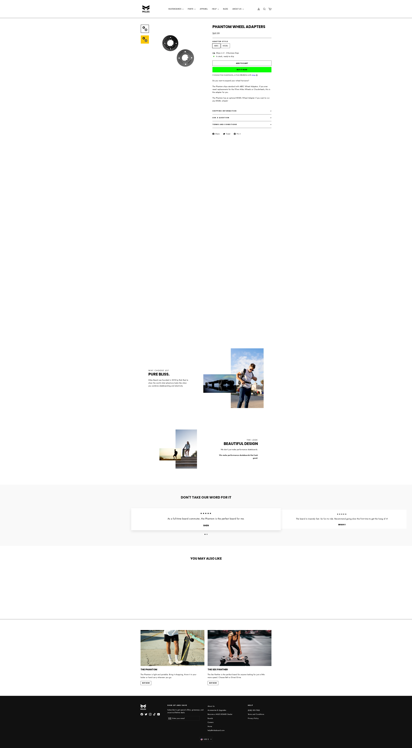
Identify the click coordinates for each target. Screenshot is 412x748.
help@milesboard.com (216, 730)
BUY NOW (146, 683)
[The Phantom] (172, 648)
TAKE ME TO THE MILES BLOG (206, 316)
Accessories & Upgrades (217, 710)
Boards (210, 718)
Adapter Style (220, 41)
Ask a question (220, 118)
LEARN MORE (206, 260)
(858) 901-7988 (254, 710)
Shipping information (224, 111)
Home (210, 726)
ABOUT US (237, 9)
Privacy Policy (253, 718)
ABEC (216, 45)
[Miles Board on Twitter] (146, 714)
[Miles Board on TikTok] (154, 714)
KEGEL (225, 45)
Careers (210, 722)
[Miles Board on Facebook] (142, 714)
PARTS (191, 9)
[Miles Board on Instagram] (150, 714)
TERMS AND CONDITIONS (224, 124)
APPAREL (204, 9)
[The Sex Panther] (239, 648)
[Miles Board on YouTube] (158, 714)
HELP (214, 9)
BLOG (225, 9)
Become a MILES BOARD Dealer (220, 714)
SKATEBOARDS (175, 9)
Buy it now (242, 69)
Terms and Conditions (256, 714)
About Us (211, 706)
